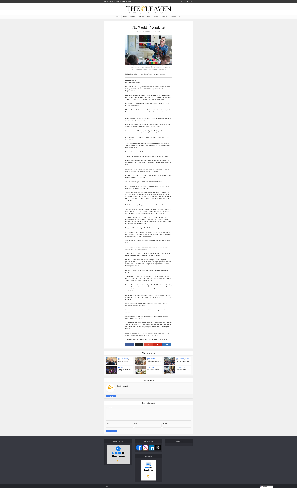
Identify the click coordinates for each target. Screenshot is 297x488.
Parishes (153, 358)
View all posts (111, 396)
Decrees (125, 16)
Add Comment (146, 31)
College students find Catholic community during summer (182, 361)
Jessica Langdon (157, 31)
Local (148, 24)
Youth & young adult (184, 358)
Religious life (125, 358)
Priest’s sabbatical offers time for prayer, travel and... (125, 360)
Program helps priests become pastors (181, 369)
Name (108, 423)
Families (120, 367)
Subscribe (164, 16)
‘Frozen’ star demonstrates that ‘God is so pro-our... (124, 369)
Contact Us (173, 16)
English (264, 486)
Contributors (132, 16)
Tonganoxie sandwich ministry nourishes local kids (154, 360)
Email (136, 423)
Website (165, 423)
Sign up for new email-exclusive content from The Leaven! (117, 1)
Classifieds (155, 16)
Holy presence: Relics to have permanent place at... (153, 369)
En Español (141, 16)
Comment (109, 408)
